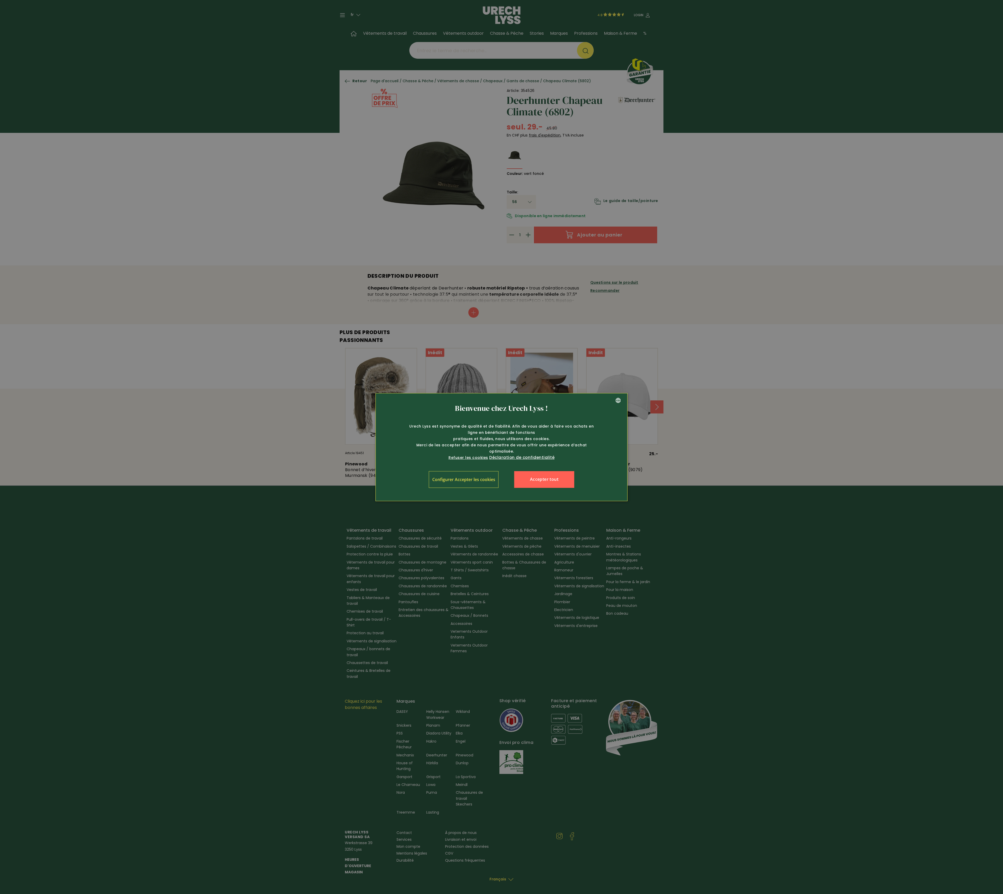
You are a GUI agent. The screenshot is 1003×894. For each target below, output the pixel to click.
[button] (464, 479)
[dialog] (502, 447)
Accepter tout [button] (544, 479)
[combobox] (618, 400)
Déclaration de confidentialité (522, 457)
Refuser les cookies (468, 457)
